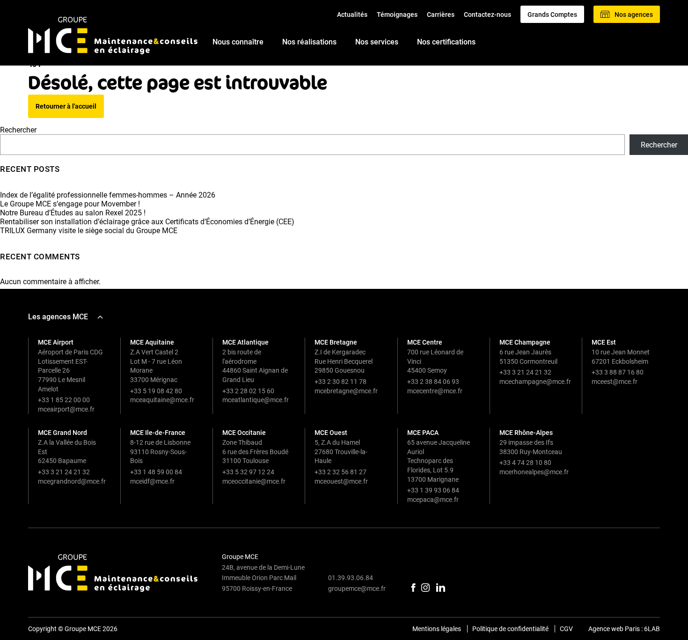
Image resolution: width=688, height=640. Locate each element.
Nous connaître (237, 42)
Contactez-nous (487, 14)
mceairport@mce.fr (66, 409)
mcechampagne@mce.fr (535, 381)
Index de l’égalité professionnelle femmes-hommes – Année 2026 (107, 195)
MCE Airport (55, 342)
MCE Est (604, 342)
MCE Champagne (524, 342)
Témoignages (397, 14)
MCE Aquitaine (152, 342)
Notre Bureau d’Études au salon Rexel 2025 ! (73, 212)
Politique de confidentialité (510, 629)
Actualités (352, 14)
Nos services (376, 42)
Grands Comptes (552, 14)
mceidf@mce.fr (152, 481)
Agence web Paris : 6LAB (624, 629)
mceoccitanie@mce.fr (253, 481)
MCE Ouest (331, 432)
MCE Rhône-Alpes (526, 432)
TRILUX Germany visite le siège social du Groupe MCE (88, 230)
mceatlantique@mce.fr (255, 400)
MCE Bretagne (336, 342)
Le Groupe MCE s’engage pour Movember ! (70, 203)
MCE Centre (424, 342)
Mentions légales (436, 629)
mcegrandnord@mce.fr (72, 481)
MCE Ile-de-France (157, 432)
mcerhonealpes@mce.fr (534, 472)
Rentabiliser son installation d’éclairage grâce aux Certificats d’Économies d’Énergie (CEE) (147, 221)
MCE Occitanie (244, 432)
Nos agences (634, 14)
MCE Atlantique (245, 342)
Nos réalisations (309, 42)
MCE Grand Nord (62, 432)
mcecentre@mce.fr (434, 391)
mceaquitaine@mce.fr (162, 400)
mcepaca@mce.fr (433, 499)
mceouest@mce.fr (341, 481)
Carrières (440, 14)
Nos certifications (446, 42)
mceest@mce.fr (614, 381)
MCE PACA (423, 432)
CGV (566, 629)
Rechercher (18, 129)
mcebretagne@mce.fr (346, 391)
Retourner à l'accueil (66, 106)
